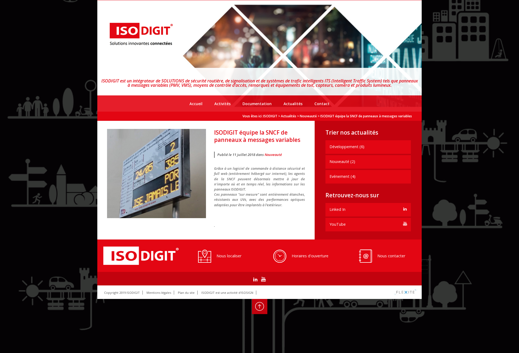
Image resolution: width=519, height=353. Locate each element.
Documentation (257, 103)
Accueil (195, 103)
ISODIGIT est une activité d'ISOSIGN (227, 293)
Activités (222, 103)
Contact (322, 103)
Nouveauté (273, 154)
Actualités (293, 103)
